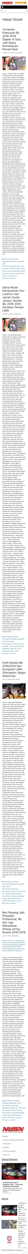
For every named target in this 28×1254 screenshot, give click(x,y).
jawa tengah (10, 273)
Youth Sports (10, 641)
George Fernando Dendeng (13, 893)
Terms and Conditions (9, 1151)
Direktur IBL (16, 266)
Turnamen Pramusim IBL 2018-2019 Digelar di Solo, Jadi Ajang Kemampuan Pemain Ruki (12, 39)
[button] (2, 7)
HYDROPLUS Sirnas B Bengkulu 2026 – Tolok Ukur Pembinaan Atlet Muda (13, 1184)
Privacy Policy (7, 1143)
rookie (17, 651)
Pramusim (10, 276)
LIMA (4, 264)
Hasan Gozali (13, 646)
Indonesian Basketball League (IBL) (13, 261)
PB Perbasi (10, 901)
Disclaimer (6, 1147)
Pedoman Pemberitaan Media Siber (13, 1140)
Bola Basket (8, 259)
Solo (15, 276)
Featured (15, 259)
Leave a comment (10, 278)
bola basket (8, 266)
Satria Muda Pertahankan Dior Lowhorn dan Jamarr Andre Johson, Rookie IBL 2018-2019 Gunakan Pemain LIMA (13, 299)
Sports (8, 886)
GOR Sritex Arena (14, 268)
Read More (5, 1191)
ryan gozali (18, 901)
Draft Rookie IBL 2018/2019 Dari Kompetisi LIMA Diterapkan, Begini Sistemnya (14, 669)
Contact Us (6, 1155)
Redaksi (5, 1136)
